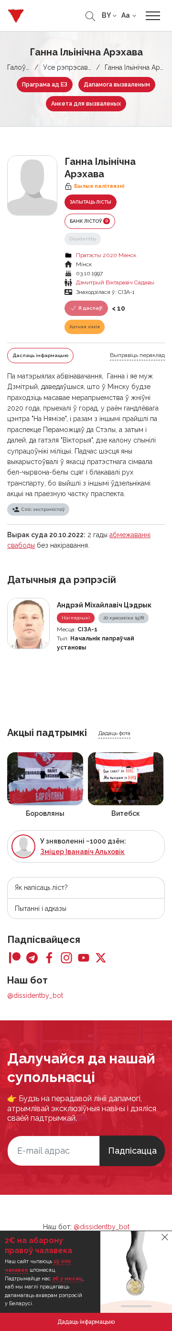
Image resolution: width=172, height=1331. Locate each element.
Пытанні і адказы (40, 908)
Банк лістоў (89, 221)
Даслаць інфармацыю (40, 355)
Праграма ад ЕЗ (44, 84)
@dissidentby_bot (35, 995)
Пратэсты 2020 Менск (106, 255)
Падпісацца (132, 1151)
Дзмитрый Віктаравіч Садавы (115, 282)
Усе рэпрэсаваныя (73, 67)
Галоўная (21, 67)
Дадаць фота (114, 733)
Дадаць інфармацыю (86, 1322)
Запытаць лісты (90, 202)
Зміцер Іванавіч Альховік (82, 851)
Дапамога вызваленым (117, 84)
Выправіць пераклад (137, 355)
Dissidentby (82, 238)
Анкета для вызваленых (86, 103)
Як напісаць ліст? (41, 887)
